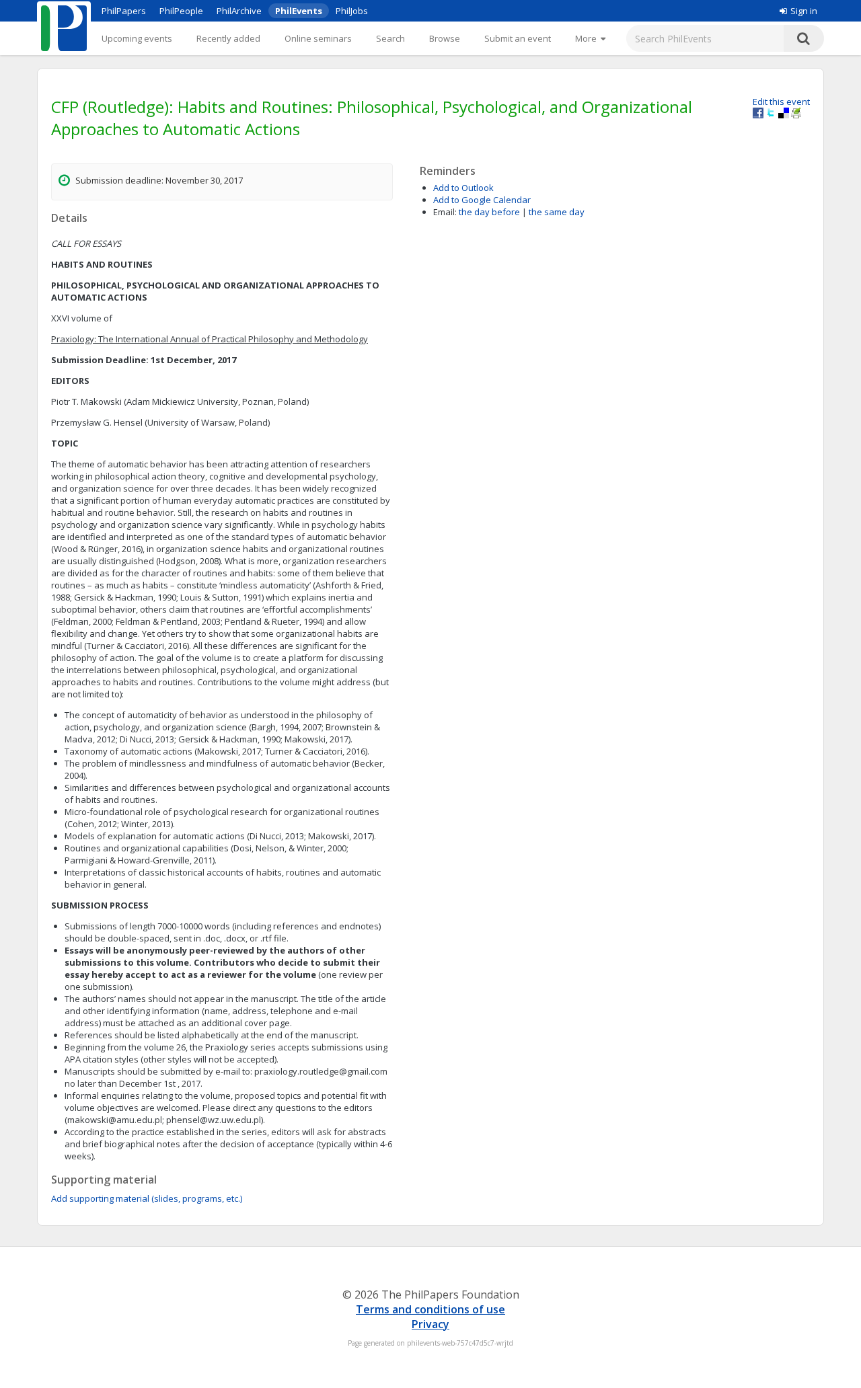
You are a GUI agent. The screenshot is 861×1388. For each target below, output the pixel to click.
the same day (557, 212)
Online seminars (318, 38)
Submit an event (517, 38)
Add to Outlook (463, 188)
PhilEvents (298, 11)
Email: (445, 212)
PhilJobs (352, 11)
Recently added (228, 38)
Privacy (430, 1324)
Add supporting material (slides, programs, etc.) (146, 1198)
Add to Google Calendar (482, 200)
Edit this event (781, 101)
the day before (489, 212)
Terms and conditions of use (430, 1309)
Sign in (803, 11)
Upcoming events (137, 38)
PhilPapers (124, 11)
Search (390, 38)
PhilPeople (181, 11)
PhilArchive (239, 11)
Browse (444, 38)
